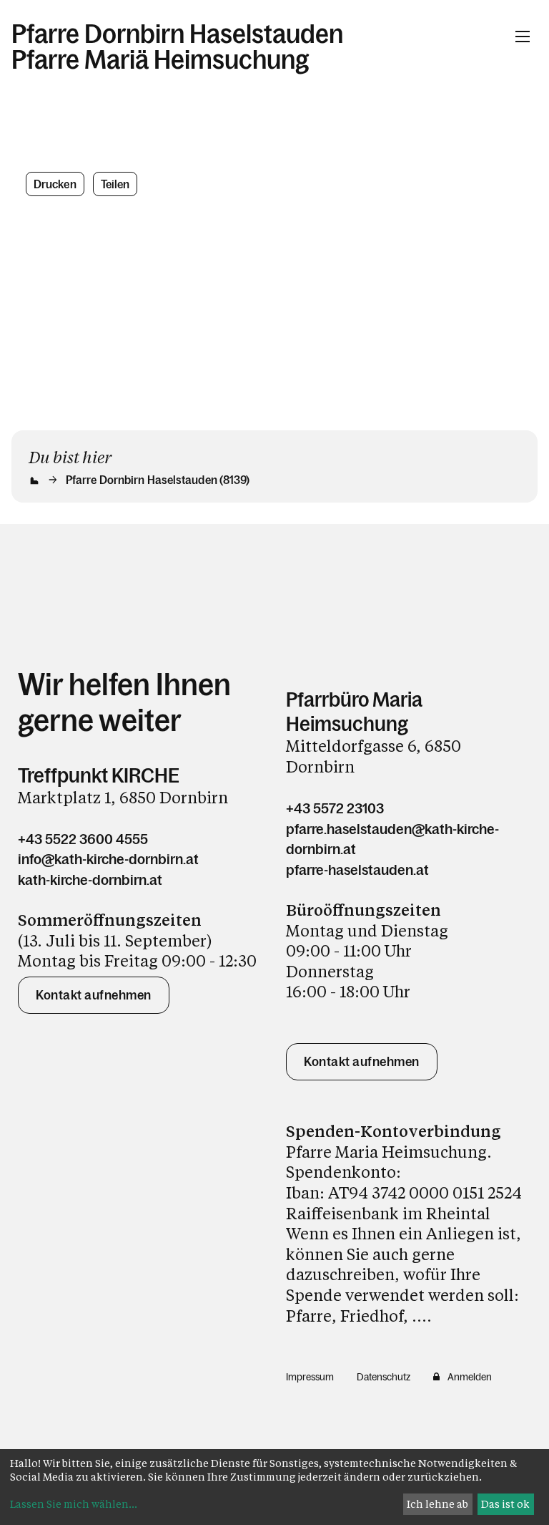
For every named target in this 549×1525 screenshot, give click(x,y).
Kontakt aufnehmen (94, 995)
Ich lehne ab (437, 1504)
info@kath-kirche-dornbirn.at (108, 859)
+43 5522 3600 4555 (83, 839)
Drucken (55, 184)
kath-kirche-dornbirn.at (90, 880)
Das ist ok (505, 1504)
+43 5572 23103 (335, 808)
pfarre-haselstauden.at (357, 870)
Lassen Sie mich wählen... (73, 1504)
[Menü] (523, 36)
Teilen (115, 184)
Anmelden (469, 1377)
